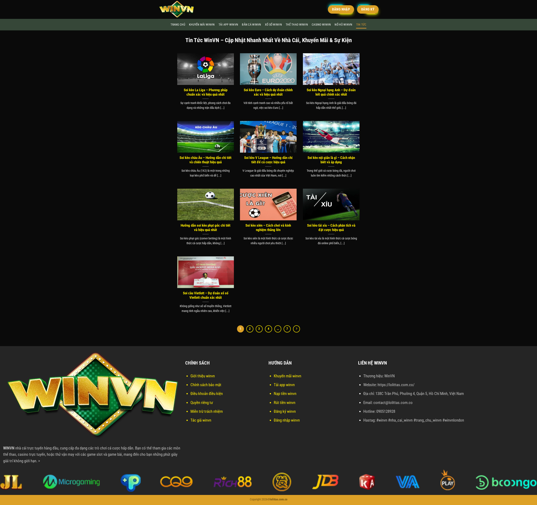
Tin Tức (361, 24)
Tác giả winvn (200, 420)
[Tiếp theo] (296, 328)
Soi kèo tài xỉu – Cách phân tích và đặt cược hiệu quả (331, 227)
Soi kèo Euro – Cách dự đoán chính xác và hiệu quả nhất (268, 92)
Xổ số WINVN (273, 24)
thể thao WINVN (297, 24)
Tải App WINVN (228, 24)
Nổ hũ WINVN (343, 24)
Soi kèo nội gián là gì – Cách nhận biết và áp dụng (331, 160)
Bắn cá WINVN (251, 24)
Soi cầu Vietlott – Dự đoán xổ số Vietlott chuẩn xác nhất (205, 295)
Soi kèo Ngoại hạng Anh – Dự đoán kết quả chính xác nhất (331, 92)
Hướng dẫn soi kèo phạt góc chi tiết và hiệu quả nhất (205, 227)
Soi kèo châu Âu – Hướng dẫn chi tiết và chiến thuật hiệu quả (205, 160)
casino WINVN (321, 24)
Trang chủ (178, 24)
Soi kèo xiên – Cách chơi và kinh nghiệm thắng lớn (268, 227)
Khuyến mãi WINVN (202, 24)
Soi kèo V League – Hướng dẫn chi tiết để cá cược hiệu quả (268, 160)
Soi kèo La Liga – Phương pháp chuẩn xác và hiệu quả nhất (205, 92)
